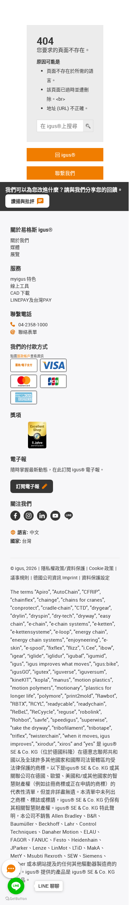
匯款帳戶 (23, 356)
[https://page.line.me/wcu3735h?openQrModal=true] (69, 516)
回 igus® (65, 154)
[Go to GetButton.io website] (16, 898)
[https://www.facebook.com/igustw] (15, 516)
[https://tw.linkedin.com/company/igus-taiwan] (42, 516)
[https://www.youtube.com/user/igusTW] (55, 516)
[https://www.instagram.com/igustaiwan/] (29, 516)
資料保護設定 (96, 577)
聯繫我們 (65, 173)
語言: (28, 532)
